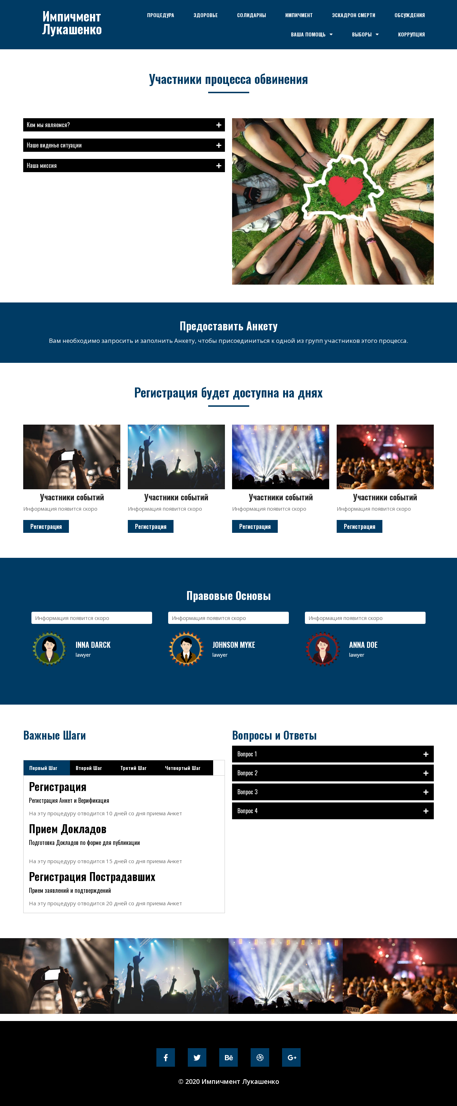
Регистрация (46, 526)
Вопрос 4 (247, 810)
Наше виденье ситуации (54, 145)
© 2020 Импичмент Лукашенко (228, 1081)
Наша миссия (42, 165)
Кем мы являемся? (48, 124)
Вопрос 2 (247, 773)
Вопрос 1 (247, 754)
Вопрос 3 (247, 791)
